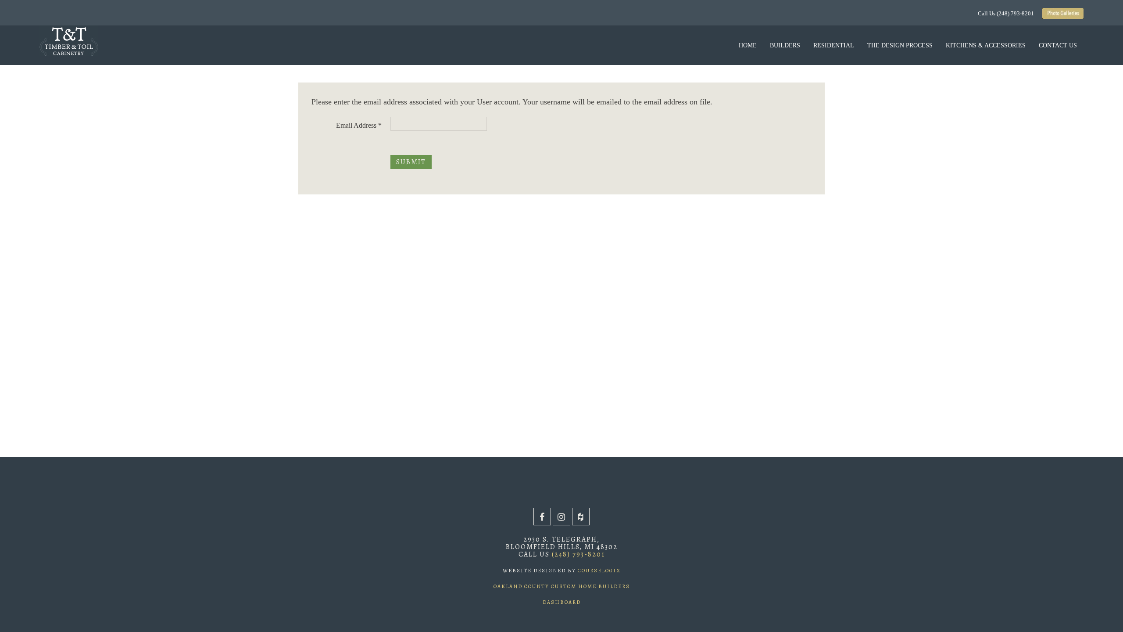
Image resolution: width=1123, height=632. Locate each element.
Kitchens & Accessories (986, 45)
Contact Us (1058, 45)
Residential (833, 45)
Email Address (359, 125)
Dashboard (562, 602)
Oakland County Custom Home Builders (562, 586)
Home (748, 45)
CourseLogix (598, 570)
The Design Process (900, 45)
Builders (785, 45)
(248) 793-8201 (578, 554)
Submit (411, 162)
